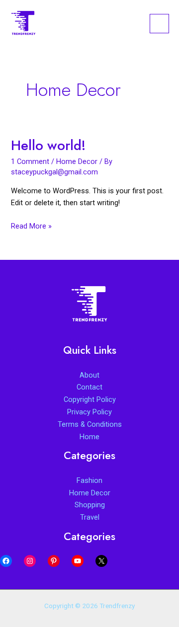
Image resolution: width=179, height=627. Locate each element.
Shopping (90, 504)
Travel (89, 517)
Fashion (89, 480)
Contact (89, 387)
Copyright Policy (90, 399)
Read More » (31, 227)
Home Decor (76, 161)
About (89, 375)
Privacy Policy (89, 411)
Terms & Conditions (90, 424)
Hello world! (48, 145)
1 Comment (30, 161)
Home (89, 436)
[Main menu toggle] (159, 23)
